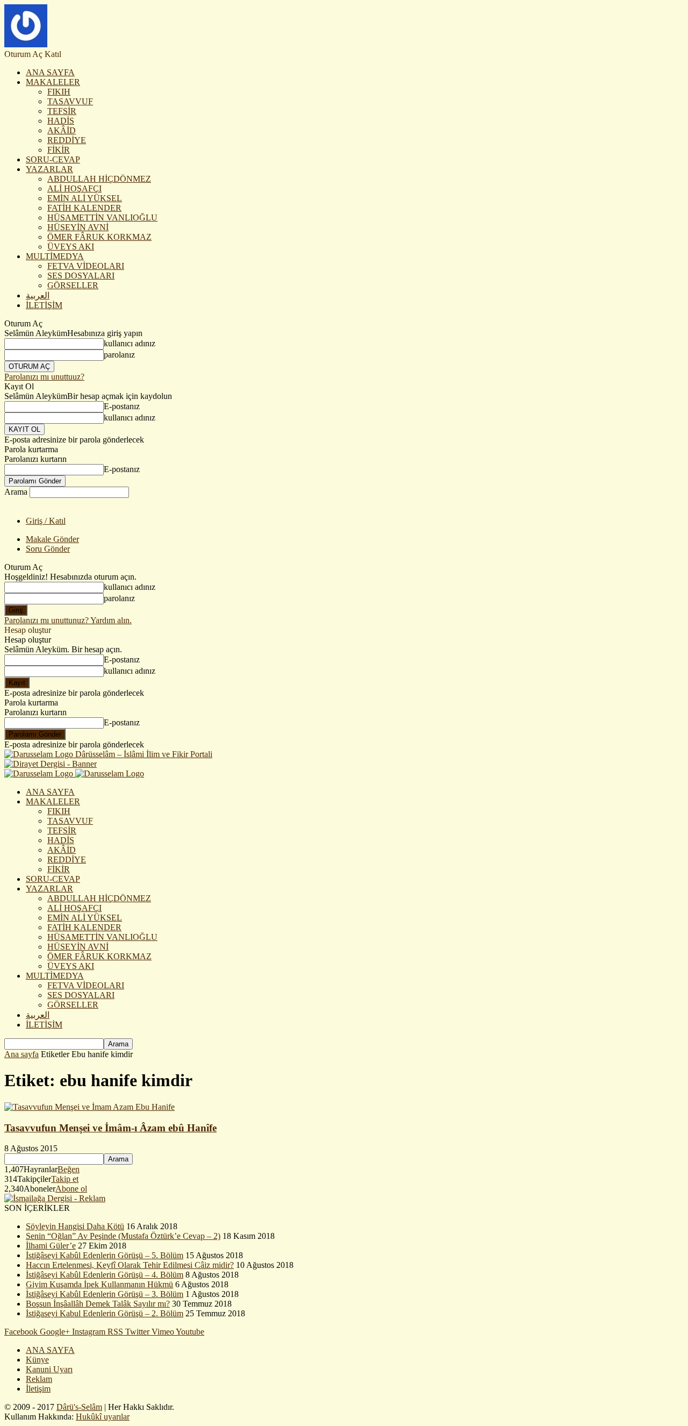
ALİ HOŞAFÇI (74, 188)
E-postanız (122, 406)
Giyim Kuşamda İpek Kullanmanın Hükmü (99, 1284)
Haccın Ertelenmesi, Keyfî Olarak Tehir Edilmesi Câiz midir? (130, 1265)
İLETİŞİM (44, 305)
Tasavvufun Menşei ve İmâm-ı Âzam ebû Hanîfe (110, 1127)
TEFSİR (61, 111)
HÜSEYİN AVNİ (78, 227)
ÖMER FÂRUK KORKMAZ (99, 236)
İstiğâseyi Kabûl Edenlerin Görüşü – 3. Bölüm (104, 1294)
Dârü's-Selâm (79, 1406)
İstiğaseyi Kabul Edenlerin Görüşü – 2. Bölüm (104, 1313)
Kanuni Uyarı (49, 1369)
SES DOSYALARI (80, 275)
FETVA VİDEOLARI (85, 265)
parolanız (119, 354)
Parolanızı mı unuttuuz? (44, 376)
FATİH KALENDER (84, 207)
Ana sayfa (21, 1054)
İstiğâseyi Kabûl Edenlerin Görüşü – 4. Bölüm (104, 1274)
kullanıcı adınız (129, 343)
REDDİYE (66, 140)
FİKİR (58, 149)
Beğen (69, 1169)
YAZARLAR (49, 169)
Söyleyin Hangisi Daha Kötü (75, 1226)
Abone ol (71, 1188)
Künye (37, 1359)
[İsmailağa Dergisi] (54, 1198)
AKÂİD (61, 130)
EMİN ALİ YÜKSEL (84, 198)
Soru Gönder (48, 548)
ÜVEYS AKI (70, 246)
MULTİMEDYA (55, 256)
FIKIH (58, 91)
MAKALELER (53, 82)
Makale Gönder (52, 539)
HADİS (60, 120)
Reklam (39, 1379)
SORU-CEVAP (53, 159)
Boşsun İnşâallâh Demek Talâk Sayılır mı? (98, 1303)
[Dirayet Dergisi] (50, 763)
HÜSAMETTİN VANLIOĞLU (102, 217)
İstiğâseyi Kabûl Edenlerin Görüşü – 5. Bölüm (104, 1255)
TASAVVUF (70, 101)
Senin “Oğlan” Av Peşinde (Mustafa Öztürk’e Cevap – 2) (123, 1235)
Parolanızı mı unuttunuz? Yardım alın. (68, 620)
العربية (37, 295)
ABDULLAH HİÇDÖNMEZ (99, 178)
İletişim (38, 1388)
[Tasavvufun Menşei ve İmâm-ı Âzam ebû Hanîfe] (89, 1106)
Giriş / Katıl (46, 520)
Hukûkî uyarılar (103, 1416)
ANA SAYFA (50, 72)
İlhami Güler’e (51, 1245)
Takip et (64, 1178)
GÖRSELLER (72, 285)
